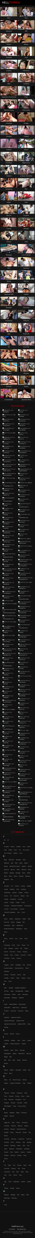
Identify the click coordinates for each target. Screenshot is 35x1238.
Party (25, 1093)
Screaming (24, 1122)
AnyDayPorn (6, 546)
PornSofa (21, 668)
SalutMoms (22, 570)
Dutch (5, 932)
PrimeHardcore (7, 770)
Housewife (25, 994)
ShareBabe (21, 593)
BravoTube (6, 519)
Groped (23, 978)
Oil (10, 1080)
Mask (16, 1050)
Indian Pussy (15, 1007)
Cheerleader (7, 892)
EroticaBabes (22, 430)
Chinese (14, 892)
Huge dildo (7, 997)
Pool (5, 1099)
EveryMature (22, 448)
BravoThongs (6, 641)
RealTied (5, 684)
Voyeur (18, 1188)
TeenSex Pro (22, 479)
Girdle (26, 968)
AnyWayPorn (22, 608)
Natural (6, 1070)
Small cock (21, 1139)
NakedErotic (6, 584)
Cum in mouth (14, 909)
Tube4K (29, 821)
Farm (18, 945)
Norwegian (18, 1070)
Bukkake (27, 876)
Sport (24, 1145)
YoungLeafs (6, 566)
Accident (6, 846)
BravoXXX (6, 723)
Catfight (29, 886)
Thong (23, 1168)
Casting (23, 886)
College (6, 899)
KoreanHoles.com (23, 517)
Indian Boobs (22, 1004)
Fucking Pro (22, 753)
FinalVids (5, 761)
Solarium (18, 1142)
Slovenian (13, 1139)
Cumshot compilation (9, 912)
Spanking (12, 1145)
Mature (14, 1053)
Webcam (6, 1194)
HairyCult (21, 650)
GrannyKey (6, 718)
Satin (13, 1122)
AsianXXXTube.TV (24, 507)
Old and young (16, 1080)
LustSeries (6, 675)
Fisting (19, 951)
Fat (28, 945)
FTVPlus (21, 457)
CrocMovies (22, 496)
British (15, 876)
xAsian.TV (6, 679)
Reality (6, 1112)
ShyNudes (21, 416)
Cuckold (6, 909)
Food (11, 955)
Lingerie (24, 1043)
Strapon (6, 1152)
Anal (24, 846)
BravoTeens (22, 522)
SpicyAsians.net (7, 650)
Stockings (26, 1148)
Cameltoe (6, 886)
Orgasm (6, 1083)
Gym (5, 981)
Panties (13, 1093)
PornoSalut (21, 461)
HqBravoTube (22, 646)
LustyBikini (21, 739)
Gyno (10, 981)
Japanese (6, 1017)
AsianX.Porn (22, 556)
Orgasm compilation (15, 1083)
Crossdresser (27, 905)
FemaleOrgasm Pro (8, 486)
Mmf (9, 1060)
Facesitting (7, 945)
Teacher (19, 1165)
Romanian (24, 1112)
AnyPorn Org (6, 542)
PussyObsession (23, 628)
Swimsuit (12, 1155)
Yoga (5, 1204)
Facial (13, 945)
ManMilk (5, 738)
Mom (14, 1060)
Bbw (16, 863)
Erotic (21, 938)
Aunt (21, 853)
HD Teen (6, 991)
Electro (11, 938)
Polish (28, 1096)
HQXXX (30, 482)
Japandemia (22, 735)
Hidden (27, 991)
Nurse (5, 1073)
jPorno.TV (21, 439)
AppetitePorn (22, 588)
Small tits (29, 1139)
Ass (20, 850)
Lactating (6, 1040)
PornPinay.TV (22, 443)
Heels (12, 991)
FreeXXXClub (22, 575)
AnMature (5, 551)
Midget (6, 1057)
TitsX (27, 730)
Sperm (19, 1145)
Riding (17, 1112)
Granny (12, 978)
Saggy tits (7, 1122)
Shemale (12, 1129)
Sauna (18, 1122)
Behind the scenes (15, 866)
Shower (25, 1132)
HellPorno (21, 757)
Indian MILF (7, 1007)
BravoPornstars (7, 702)
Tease (24, 1165)
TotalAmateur (22, 771)
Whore (22, 1194)
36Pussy (21, 714)
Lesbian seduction (15, 1043)
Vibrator (6, 1188)
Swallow (29, 1152)
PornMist (21, 632)
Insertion (6, 1011)
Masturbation (7, 1053)
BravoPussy (22, 659)
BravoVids (5, 742)
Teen (29, 1165)
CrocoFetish (6, 430)
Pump (14, 1106)
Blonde (6, 873)
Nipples (12, 1070)
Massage (22, 1050)
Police (22, 1096)
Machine (6, 1050)
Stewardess (19, 1148)
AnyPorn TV (6, 537)
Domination (7, 925)
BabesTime (6, 421)
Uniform (23, 1181)
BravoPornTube (7, 466)
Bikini (18, 869)
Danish (11, 919)
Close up (16, 896)
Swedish (6, 1155)
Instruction (13, 1011)
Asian (15, 850)
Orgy (24, 1083)
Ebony (5, 938)
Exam (26, 938)
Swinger (19, 1155)
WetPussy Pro (7, 470)
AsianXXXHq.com (7, 729)
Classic (6, 896)
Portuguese (18, 1099)
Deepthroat (18, 919)
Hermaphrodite (19, 991)
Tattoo (9, 1165)
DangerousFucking (8, 557)
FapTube (21, 784)
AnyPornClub (6, 821)
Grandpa (6, 978)
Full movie (7, 958)
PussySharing (22, 603)
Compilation (13, 899)
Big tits (13, 869)
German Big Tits (19, 968)
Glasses (6, 974)
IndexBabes (6, 523)
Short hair (18, 1132)
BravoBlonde (22, 695)
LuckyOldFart (22, 552)
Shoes (12, 1132)
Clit (11, 896)
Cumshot (22, 909)
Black (29, 869)
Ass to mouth (7, 853)
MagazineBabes (23, 470)
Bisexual (24, 869)
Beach (26, 863)
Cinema (26, 892)
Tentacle (13, 1168)
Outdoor (29, 1083)
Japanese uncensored (10, 1024)
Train (10, 1175)
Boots (23, 873)
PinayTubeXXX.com (8, 619)
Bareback (18, 859)
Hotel (19, 994)
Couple (17, 902)
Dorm (13, 925)
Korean (18, 1034)
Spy (28, 1145)
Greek (17, 978)
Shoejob (6, 1132)
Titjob (22, 1171)
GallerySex (6, 412)
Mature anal (21, 1053)
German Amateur (8, 968)
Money (19, 1060)
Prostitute (19, 1103)
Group (28, 978)
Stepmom (11, 1148)
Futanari (19, 958)
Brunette (21, 876)
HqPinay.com (22, 691)
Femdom (10, 948)
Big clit (30, 866)
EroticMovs (6, 575)
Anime (28, 846)
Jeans (29, 1024)
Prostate (13, 1103)
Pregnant (6, 1103)
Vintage (12, 1188)
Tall (5, 1165)
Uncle (9, 1181)
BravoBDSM (22, 818)
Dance (5, 919)
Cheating (23, 889)
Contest (6, 902)
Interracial (20, 1011)
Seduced (13, 1125)
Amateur (18, 846)
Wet (18, 1194)
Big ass (24, 866)
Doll (24, 922)
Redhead (12, 1112)
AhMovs (21, 766)
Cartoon (17, 886)
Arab (5, 850)
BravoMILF (6, 747)
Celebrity (12, 889)
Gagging (6, 965)
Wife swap (7, 1198)
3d (8, 840)
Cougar (12, 902)
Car (12, 886)
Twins (20, 1175)
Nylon (10, 1073)
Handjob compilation (20, 988)
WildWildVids (22, 466)
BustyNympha (22, 637)
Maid (11, 1050)
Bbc (12, 863)
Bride (10, 876)
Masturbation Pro (23, 579)
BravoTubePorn (23, 565)
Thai (19, 1168)
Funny (13, 958)
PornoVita (21, 664)
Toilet (27, 1171)
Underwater (16, 1181)
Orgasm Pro (6, 495)
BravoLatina (22, 621)
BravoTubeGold (7, 475)
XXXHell (5, 505)
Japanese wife (21, 1024)
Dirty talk (6, 922)
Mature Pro (21, 709)
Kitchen (12, 1034)
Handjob (11, 988)
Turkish (15, 1175)
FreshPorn (5, 510)
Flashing (25, 951)
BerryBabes (22, 511)
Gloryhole (12, 974)
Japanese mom (20, 1020)
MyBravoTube (22, 543)
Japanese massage (9, 1020)
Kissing (6, 1034)
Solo (24, 1142)
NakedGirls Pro (7, 655)
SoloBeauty (6, 490)
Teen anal (6, 1168)
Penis (5, 1096)
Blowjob (12, 873)
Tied (13, 1171)
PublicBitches (6, 532)
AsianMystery (22, 744)
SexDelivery (22, 700)
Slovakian (6, 1139)
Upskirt (29, 1181)
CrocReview (22, 673)
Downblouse (19, 928)
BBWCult (21, 487)
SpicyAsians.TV (23, 655)
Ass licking (26, 850)
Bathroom (6, 863)
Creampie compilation (16, 905)
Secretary (6, 1125)
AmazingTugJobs (7, 501)
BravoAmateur (22, 612)
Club (27, 896)
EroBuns (5, 714)
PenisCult (5, 756)
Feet (5, 948)
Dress (25, 928)
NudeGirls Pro (6, 774)
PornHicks (21, 526)
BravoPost (21, 501)
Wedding (13, 1194)
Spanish (6, 1145)
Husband (21, 997)
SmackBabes (6, 810)
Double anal (20, 925)
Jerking (6, 1027)
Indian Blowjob (13, 1004)
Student (17, 1152)
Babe (5, 859)
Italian (26, 1011)
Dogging (18, 922)
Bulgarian (6, 879)
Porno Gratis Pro (7, 570)
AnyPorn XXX (22, 762)
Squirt (5, 1148)
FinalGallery (22, 686)
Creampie (6, 905)
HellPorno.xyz (11, 3)
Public (25, 1103)
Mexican (29, 1053)
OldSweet (5, 514)
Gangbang (18, 965)
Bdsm (20, 863)
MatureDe (5, 561)
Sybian (6, 1158)
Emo (16, 938)
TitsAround (6, 659)
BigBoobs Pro (6, 439)
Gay (24, 965)
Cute (18, 912)
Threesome (7, 1171)
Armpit (10, 850)
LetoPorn (5, 706)
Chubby (20, 892)
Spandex (29, 1142)
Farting (23, 945)
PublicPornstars (23, 561)
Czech (23, 912)
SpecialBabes (6, 628)
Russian (12, 1116)
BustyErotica (6, 425)
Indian (5, 1004)
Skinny (6, 1135)
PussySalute (22, 641)
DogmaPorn (22, 727)
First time (12, 951)
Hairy (5, 988)
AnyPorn (21, 434)
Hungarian (14, 997)
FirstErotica (6, 646)
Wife (27, 1194)
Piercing (11, 1096)
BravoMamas (6, 792)
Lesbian (6, 1043)
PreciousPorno (7, 461)
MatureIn (21, 475)
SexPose (5, 693)
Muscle (6, 1063)
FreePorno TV (22, 723)
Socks (12, 1142)
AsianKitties (6, 448)
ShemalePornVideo (24, 599)
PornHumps (6, 452)
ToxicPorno (6, 579)
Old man (24, 1080)
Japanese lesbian (16, 1017)
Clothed (22, 896)
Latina (23, 1040)
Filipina (26, 948)
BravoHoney (22, 775)
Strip (11, 1152)
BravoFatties (22, 491)
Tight (17, 1171)
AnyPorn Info (6, 588)
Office (5, 1080)
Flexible (6, 955)
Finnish (6, 951)
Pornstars (10, 1099)
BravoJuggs (6, 765)
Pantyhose (19, 1093)
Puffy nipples (7, 1106)
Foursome (23, 955)
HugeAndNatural (23, 793)
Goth (24, 974)
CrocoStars (6, 801)
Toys (5, 1175)
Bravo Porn (6, 733)
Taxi (14, 1165)
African (12, 846)
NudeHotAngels (23, 780)
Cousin (23, 902)
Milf (10, 1057)
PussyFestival (6, 806)
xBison (13, 709)
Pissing (17, 1096)
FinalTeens (21, 705)
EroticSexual (22, 682)
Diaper (24, 919)
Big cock (6, 869)
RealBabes (6, 697)
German (29, 965)
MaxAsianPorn (7, 788)
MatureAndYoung (23, 800)
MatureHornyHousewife (9, 612)
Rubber (6, 1116)
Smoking (6, 1142)
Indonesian (24, 1007)
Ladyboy (13, 1040)
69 (4, 840)
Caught (6, 889)
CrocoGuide (6, 779)
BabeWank (21, 809)
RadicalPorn (22, 425)
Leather (29, 1040)
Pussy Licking (21, 1106)
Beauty (6, 866)
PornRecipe (6, 688)
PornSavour (6, 597)
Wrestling (14, 1198)
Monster (25, 1060)
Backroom (11, 859)
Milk (5, 1060)
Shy (30, 1132)
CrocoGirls (6, 528)
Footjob (17, 955)
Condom (20, 899)
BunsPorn (21, 825)
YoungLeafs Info (23, 804)
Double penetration (9, 928)
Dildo (29, 919)
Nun (29, 1070)
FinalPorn (5, 632)
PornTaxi (21, 412)
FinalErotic (21, 813)
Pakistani (6, 1093)
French (29, 955)
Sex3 (11, 600)
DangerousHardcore (8, 816)
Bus (12, 879)
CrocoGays (6, 443)
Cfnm (17, 889)
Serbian (26, 1125)
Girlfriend (6, 971)
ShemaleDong (22, 617)
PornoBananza (7, 593)
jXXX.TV (21, 535)
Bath (24, 859)
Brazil (5, 876)
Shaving (6, 1129)
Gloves (19, 974)
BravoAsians (22, 421)
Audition (15, 853)
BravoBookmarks (7, 665)
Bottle (28, 873)
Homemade (7, 994)
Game (12, 965)
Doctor (12, 922)
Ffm (21, 948)
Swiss (24, 1155)
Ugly (5, 1181)
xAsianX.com (6, 457)
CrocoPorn (21, 748)
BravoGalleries (22, 452)
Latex (18, 1040)
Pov (24, 1099)
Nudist (24, 1070)
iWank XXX (22, 718)
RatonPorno (6, 670)
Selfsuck (20, 1125)
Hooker (14, 994)
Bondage (18, 873)
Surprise (23, 1152)
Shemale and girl (21, 1129)
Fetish (16, 948)
